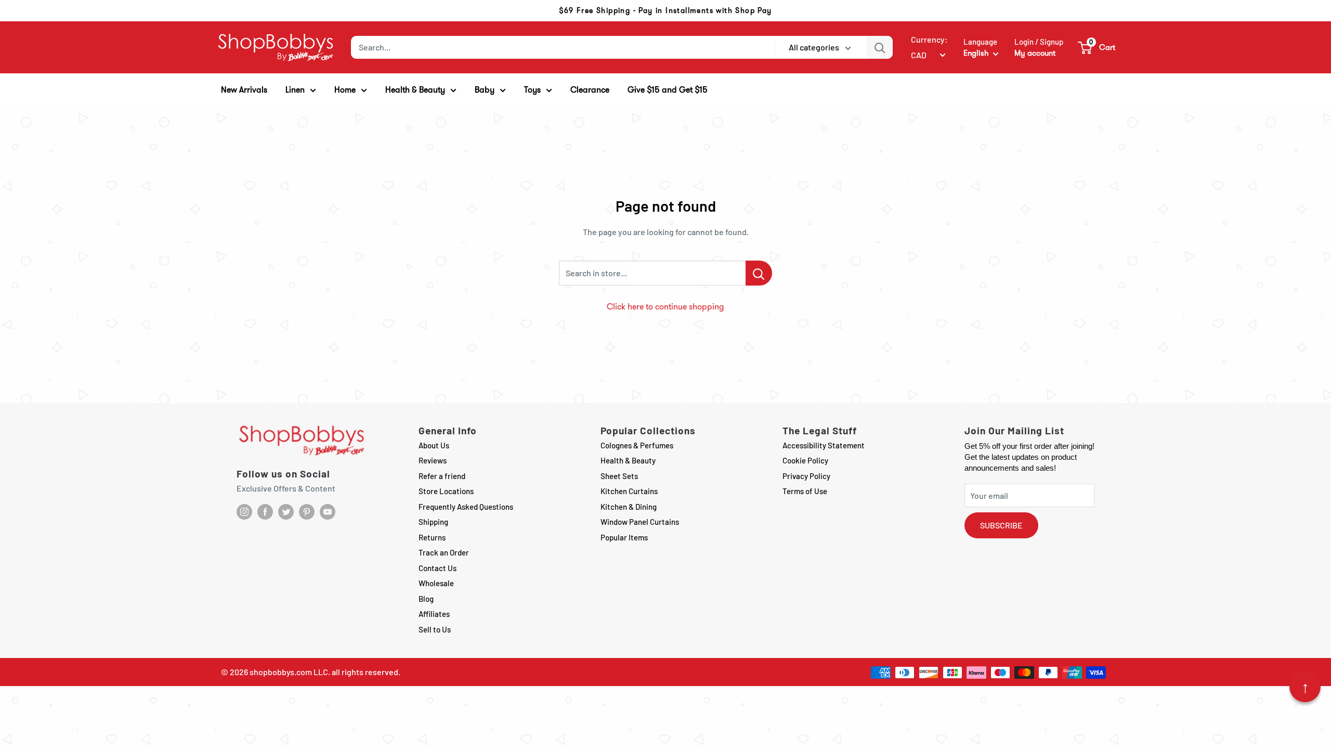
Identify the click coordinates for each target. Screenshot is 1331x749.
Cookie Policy (805, 460)
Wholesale (436, 583)
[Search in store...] (759, 273)
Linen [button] (295, 90)
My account (1034, 53)
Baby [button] (484, 90)
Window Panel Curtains (640, 521)
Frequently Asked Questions (466, 506)
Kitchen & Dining (629, 506)
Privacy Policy (806, 476)
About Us (434, 445)
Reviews (433, 460)
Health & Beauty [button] (415, 90)
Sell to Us (435, 629)
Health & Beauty (628, 460)
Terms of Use (804, 491)
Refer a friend (442, 476)
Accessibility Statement (823, 445)
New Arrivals (244, 90)
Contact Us (437, 568)
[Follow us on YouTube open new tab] (327, 512)
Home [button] (345, 90)
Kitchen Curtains (629, 491)
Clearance (589, 90)
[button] (1097, 47)
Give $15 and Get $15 (668, 90)
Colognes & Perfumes (637, 445)
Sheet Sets (619, 476)
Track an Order (444, 552)
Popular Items (624, 537)
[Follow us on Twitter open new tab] (286, 512)
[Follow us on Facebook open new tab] (265, 512)
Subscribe (1001, 525)
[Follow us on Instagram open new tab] (244, 512)
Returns (432, 537)
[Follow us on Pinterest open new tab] (307, 512)
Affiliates (434, 613)
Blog (426, 598)
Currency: (929, 39)
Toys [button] (532, 90)
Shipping (433, 521)
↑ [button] (1305, 686)
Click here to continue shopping (665, 307)
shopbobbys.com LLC (289, 672)
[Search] (880, 47)
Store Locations (446, 491)
